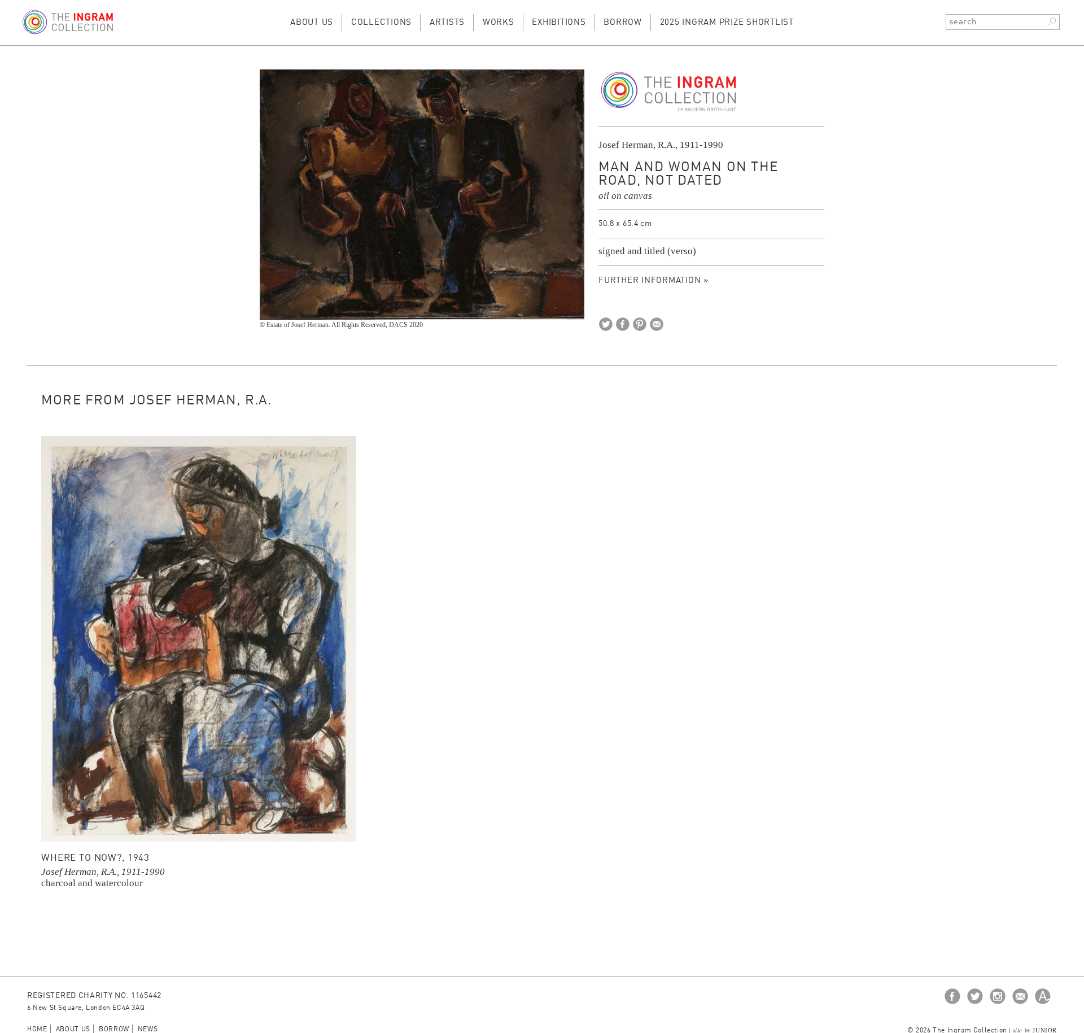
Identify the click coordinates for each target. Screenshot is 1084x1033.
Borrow (623, 23)
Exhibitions (558, 23)
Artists (447, 23)
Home (37, 1029)
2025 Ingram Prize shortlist (727, 23)
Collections (381, 23)
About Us (311, 23)
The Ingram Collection (669, 92)
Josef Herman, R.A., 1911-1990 (660, 145)
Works (498, 23)
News (148, 1029)
